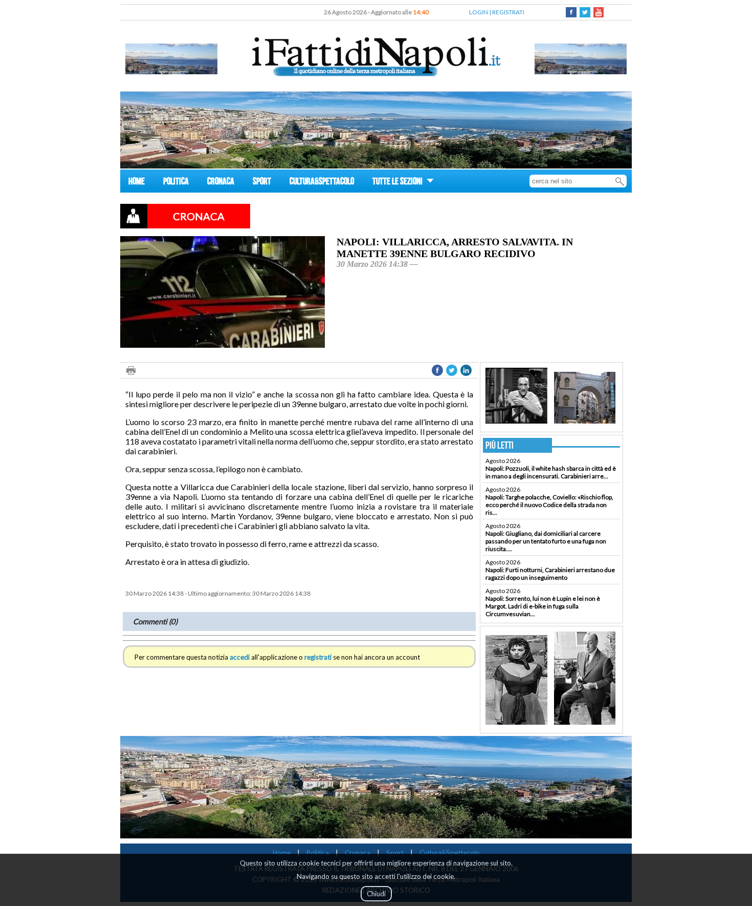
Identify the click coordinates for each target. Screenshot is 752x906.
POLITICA (176, 182)
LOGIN (478, 12)
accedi (240, 657)
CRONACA (220, 182)
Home (282, 853)
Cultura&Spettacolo (449, 853)
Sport (395, 853)
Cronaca (357, 853)
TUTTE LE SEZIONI (398, 182)
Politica (317, 853)
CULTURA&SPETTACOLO (322, 182)
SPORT (262, 182)
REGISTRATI (508, 12)
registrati (317, 657)
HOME (136, 182)
